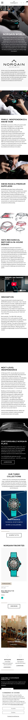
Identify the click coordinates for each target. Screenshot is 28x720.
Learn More (7, 667)
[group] (14, 510)
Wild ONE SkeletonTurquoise (7, 591)
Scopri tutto (14, 535)
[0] (26, 3)
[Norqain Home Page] (14, 2)
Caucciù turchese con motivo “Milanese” (2, 598)
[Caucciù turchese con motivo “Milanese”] (2, 598)
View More (14, 606)
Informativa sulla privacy (17, 704)
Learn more (8, 462)
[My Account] (23, 3)
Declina (13, 712)
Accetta (13, 708)
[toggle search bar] (21, 3)
